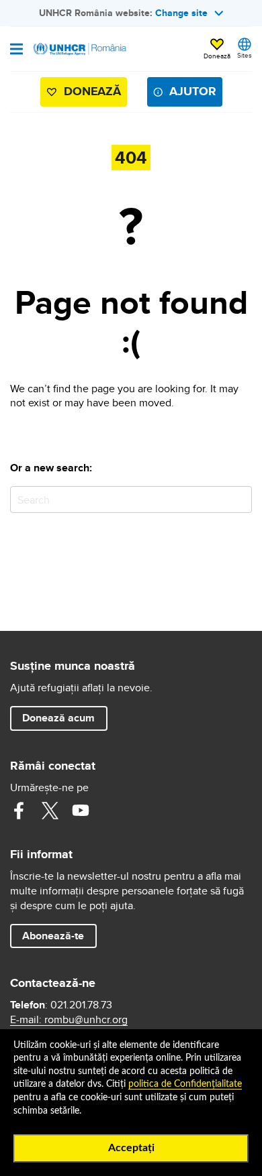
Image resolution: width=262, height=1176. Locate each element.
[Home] (78, 49)
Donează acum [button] (58, 717)
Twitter (49, 810)
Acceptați (131, 1147)
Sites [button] (244, 55)
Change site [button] (181, 12)
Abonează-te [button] (53, 935)
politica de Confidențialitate (185, 1084)
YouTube (80, 810)
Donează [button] (217, 55)
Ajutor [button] (192, 91)
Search (239, 499)
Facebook (19, 810)
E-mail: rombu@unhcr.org (69, 1019)
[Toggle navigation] (16, 50)
